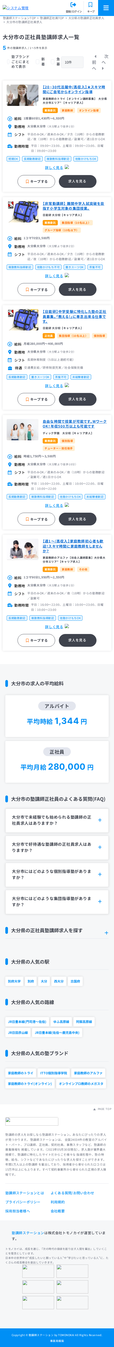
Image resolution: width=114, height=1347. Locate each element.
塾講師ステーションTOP (19, 18)
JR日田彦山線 (18, 1032)
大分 (44, 981)
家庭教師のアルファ (88, 1073)
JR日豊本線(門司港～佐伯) (27, 1021)
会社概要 (58, 1210)
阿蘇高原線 (84, 1021)
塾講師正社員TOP (52, 18)
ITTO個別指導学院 (53, 1073)
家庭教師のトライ (20, 1073)
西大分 (59, 981)
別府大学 (14, 981)
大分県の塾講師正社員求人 (86, 18)
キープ (91, 11)
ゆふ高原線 (61, 1021)
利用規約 (58, 1201)
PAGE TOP (104, 1108)
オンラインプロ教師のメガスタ (81, 1083)
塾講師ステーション (28, 1232)
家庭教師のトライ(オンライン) (30, 1083)
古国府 (75, 981)
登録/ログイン (74, 11)
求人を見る (77, 181)
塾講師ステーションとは (24, 1192)
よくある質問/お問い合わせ (72, 1192)
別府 (31, 981)
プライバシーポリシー (23, 1201)
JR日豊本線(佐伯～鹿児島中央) (57, 1032)
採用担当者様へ (17, 1210)
